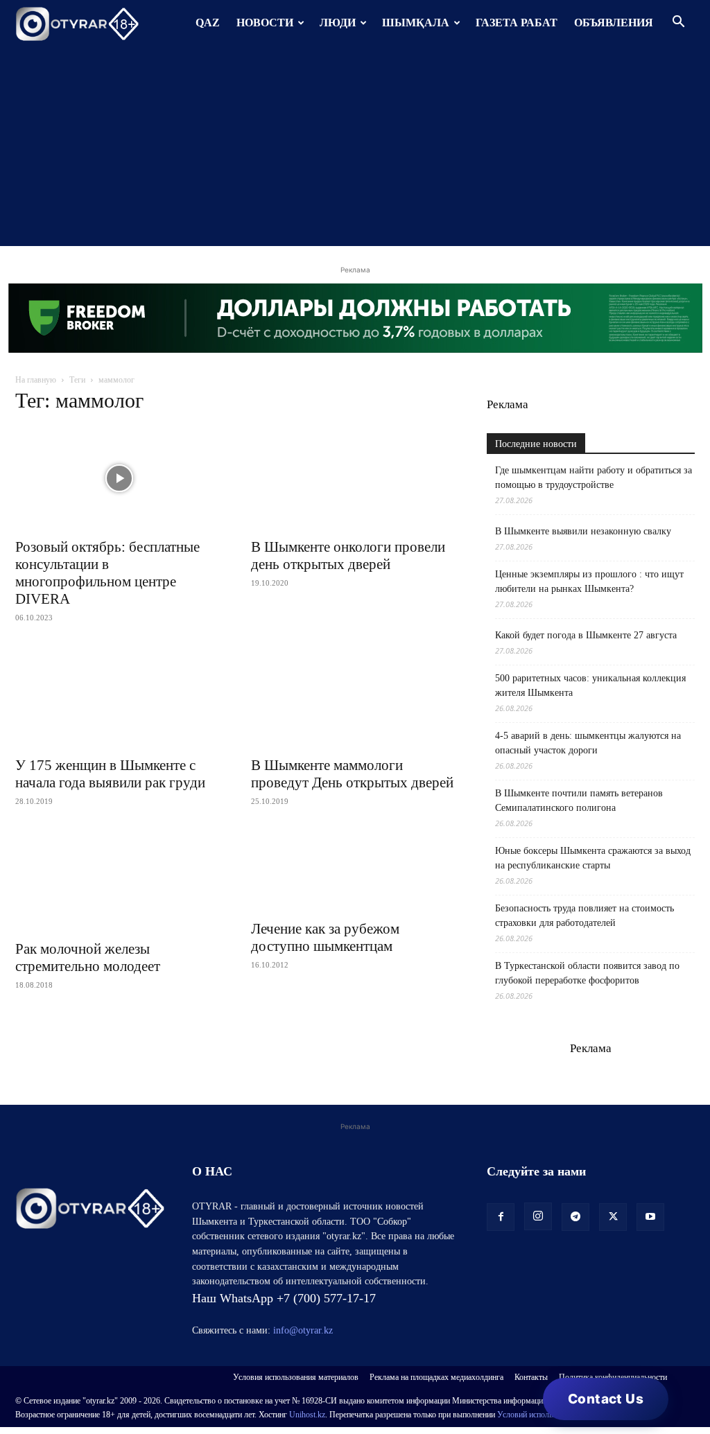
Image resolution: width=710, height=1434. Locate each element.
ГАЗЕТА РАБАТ (516, 22)
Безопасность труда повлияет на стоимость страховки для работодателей (584, 915)
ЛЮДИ (338, 22)
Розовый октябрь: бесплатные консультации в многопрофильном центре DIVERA (107, 573)
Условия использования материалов (295, 1377)
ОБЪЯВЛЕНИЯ (613, 22)
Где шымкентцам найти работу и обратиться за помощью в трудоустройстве (593, 477)
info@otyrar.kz (303, 1330)
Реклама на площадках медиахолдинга (436, 1377)
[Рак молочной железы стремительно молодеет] (119, 880)
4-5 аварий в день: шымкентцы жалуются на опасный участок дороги (588, 743)
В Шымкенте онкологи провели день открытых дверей (348, 555)
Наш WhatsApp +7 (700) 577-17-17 (284, 1298)
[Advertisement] (355, 149)
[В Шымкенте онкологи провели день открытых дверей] (355, 478)
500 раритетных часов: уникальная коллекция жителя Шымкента (590, 685)
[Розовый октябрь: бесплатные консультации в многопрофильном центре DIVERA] (119, 478)
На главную (35, 380)
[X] (613, 1217)
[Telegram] (575, 1217)
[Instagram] (538, 1216)
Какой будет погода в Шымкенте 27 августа (586, 635)
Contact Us (605, 1399)
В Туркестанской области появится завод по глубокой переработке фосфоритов (587, 973)
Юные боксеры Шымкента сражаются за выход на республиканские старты (593, 858)
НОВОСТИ (264, 22)
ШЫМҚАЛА (415, 22)
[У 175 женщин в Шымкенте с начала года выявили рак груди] (119, 696)
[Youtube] (650, 1217)
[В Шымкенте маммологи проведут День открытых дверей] (355, 696)
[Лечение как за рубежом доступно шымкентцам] (355, 870)
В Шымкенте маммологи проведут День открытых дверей (352, 774)
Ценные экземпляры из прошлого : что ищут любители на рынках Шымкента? (589, 581)
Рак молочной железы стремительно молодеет (87, 957)
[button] (678, 23)
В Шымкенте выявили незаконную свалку (583, 531)
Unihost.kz (307, 1414)
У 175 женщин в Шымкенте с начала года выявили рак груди (110, 774)
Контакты (531, 1377)
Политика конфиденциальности (613, 1377)
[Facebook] (500, 1217)
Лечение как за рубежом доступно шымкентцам (325, 937)
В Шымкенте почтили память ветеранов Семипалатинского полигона (579, 800)
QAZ (208, 22)
